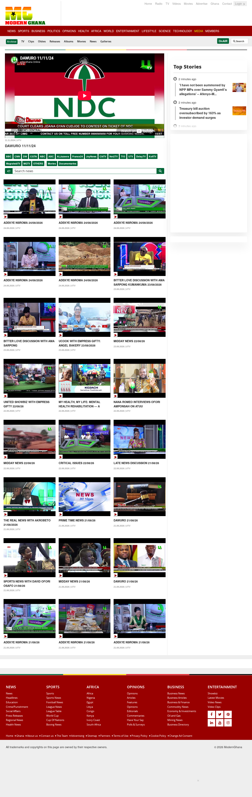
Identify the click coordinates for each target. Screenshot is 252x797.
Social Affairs (13, 711)
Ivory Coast (93, 720)
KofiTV (152, 156)
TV (167, 4)
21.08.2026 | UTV (12, 529)
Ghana (215, 4)
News (93, 41)
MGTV (26, 163)
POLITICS (53, 31)
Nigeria (91, 697)
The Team (62, 736)
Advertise (202, 4)
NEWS (11, 31)
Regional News (14, 720)
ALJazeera (63, 156)
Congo (90, 711)
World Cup (52, 715)
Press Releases (14, 715)
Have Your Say (135, 720)
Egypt (90, 702)
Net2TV (113, 156)
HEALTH (83, 31)
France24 (77, 156)
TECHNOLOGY (182, 31)
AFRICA (96, 31)
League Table (53, 711)
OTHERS (38, 163)
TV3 (123, 156)
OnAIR (223, 41)
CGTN (33, 156)
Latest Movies (216, 697)
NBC (42, 156)
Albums (68, 41)
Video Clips (214, 707)
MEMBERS (212, 31)
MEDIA (198, 31)
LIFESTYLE (149, 31)
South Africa (94, 724)
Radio (158, 4)
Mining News (175, 720)
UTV (130, 156)
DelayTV (141, 156)
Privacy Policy (139, 736)
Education (12, 702)
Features (132, 702)
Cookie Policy (158, 736)
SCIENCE (165, 31)
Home (148, 4)
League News (54, 707)
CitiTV (103, 156)
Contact (227, 4)
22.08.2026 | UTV (12, 411)
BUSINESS (38, 31)
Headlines (12, 697)
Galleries (105, 41)
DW (25, 156)
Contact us (47, 736)
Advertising (77, 736)
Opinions (132, 693)
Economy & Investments (181, 711)
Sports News (53, 697)
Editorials (132, 711)
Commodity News (177, 707)
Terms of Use (120, 736)
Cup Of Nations (55, 720)
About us (32, 736)
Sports (50, 693)
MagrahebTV (13, 163)
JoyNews (91, 156)
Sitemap (92, 736)
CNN (17, 156)
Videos (176, 4)
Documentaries (67, 163)
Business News (176, 693)
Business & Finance (178, 702)
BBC (8, 156)
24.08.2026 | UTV (12, 228)
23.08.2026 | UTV (122, 289)
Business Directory (178, 724)
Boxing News (53, 724)
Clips (31, 41)
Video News (214, 702)
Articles (131, 697)
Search (239, 41)
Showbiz (213, 693)
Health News (13, 724)
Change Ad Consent (180, 736)
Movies (188, 4)
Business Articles (177, 697)
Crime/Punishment (17, 707)
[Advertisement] (124, 787)
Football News (54, 702)
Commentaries (135, 715)
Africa (90, 693)
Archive (11, 41)
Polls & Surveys (136, 724)
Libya (90, 707)
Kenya (90, 715)
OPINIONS (69, 31)
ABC (51, 156)
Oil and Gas (174, 715)
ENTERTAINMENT (127, 31)
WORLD (109, 31)
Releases (55, 41)
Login (239, 4)
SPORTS (23, 31)
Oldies (42, 41)
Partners (105, 736)
